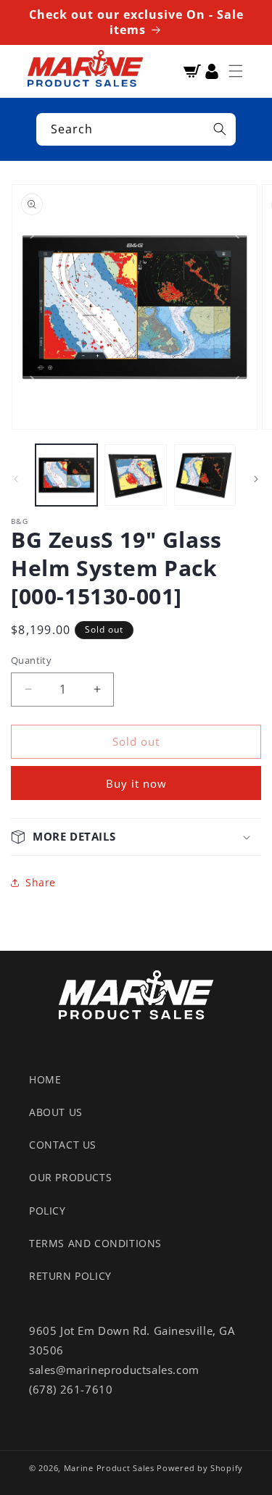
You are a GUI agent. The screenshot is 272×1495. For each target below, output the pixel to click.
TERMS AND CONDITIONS (95, 1243)
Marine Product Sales (109, 1467)
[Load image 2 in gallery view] (135, 475)
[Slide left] (16, 479)
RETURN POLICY (70, 1276)
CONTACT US (62, 1145)
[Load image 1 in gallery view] (66, 475)
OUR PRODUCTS (70, 1177)
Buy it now (136, 783)
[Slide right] (256, 479)
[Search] (220, 129)
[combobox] (136, 129)
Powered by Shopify (200, 1467)
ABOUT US (56, 1112)
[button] (236, 71)
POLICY (47, 1210)
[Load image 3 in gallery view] (205, 475)
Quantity (31, 660)
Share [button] (40, 882)
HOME (45, 1079)
